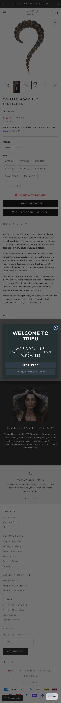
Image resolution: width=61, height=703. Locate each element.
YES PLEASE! (30, 365)
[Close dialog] (55, 327)
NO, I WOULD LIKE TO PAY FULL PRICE (30, 372)
